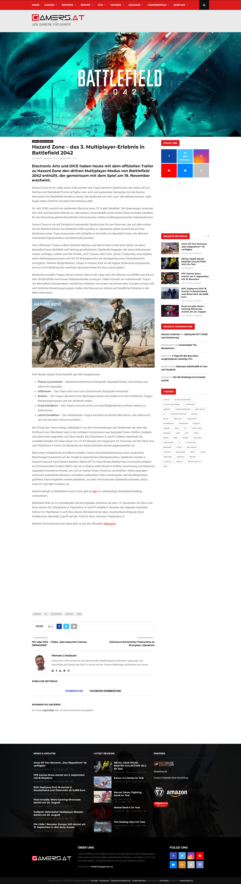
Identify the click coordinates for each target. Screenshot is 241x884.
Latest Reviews (104, 753)
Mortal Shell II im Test (127, 807)
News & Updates (46, 141)
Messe (166, 438)
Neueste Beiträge (175, 236)
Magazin (134, 4)
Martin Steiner (123, 826)
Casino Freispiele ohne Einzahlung (171, 777)
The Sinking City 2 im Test (129, 821)
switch (193, 457)
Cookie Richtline (139, 881)
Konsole (37, 614)
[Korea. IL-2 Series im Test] (102, 782)
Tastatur (167, 462)
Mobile (186, 438)
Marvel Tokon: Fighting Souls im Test (128, 794)
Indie (177, 428)
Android (167, 409)
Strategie (167, 457)
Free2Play (177, 419)
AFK (100, 4)
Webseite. (110, 523)
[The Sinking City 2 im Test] (102, 826)
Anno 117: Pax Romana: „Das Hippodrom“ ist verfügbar (194, 247)
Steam (203, 452)
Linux (177, 433)
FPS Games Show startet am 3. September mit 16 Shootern (195, 276)
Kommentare (74, 691)
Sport (192, 452)
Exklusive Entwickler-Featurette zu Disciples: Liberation (132, 643)
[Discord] (199, 864)
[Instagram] (191, 855)
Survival (181, 457)
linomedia (164, 881)
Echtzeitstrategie (178, 414)
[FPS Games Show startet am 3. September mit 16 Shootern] (170, 278)
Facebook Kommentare (105, 691)
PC (46, 614)
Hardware (183, 423)
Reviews (67, 4)
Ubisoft (179, 462)
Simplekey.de (160, 771)
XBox (79, 614)
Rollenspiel (192, 447)
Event (166, 419)
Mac (187, 433)
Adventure (190, 404)
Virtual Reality (194, 462)
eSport (85, 4)
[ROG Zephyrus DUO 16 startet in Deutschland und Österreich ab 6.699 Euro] (170, 293)
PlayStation (56, 614)
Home (35, 4)
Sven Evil (189, 268)
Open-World (168, 442)
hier (95, 491)
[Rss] (182, 864)
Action (166, 400)
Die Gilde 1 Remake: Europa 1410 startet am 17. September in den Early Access (60, 826)
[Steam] (191, 864)
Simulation (180, 452)
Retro (179, 447)
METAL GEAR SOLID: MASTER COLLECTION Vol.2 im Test (193, 261)
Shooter (69, 614)
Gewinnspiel (168, 423)
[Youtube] (199, 855)
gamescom (191, 419)
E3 (164, 414)
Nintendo (197, 438)
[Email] (173, 864)
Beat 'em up (200, 409)
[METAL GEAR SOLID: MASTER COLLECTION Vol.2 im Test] (170, 263)
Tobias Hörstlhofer (125, 799)
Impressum (104, 881)
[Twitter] (182, 855)
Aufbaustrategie (182, 409)
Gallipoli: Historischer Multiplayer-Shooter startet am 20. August (58, 813)
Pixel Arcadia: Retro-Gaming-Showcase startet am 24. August (193, 309)
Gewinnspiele (157, 4)
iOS (185, 428)
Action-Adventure (182, 400)
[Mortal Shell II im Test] (102, 812)
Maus (196, 433)
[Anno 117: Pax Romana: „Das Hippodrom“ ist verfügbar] (170, 248)
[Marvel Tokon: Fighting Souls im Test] (102, 797)
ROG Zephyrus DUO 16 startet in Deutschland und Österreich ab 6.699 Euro (194, 292)
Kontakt (179, 4)
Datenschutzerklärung (120, 881)
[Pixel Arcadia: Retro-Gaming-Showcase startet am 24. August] (170, 311)
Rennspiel (167, 447)
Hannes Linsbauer (44, 158)
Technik (115, 4)
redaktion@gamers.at (102, 866)
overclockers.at (186, 881)
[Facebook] (173, 855)
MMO (176, 438)
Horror (166, 428)
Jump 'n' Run (196, 428)
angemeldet (48, 710)
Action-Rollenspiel (171, 404)
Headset (196, 423)
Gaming (49, 4)
